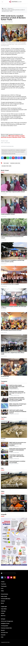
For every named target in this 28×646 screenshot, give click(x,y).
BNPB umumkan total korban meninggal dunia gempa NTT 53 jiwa (17, 393)
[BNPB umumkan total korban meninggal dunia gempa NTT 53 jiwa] (4, 393)
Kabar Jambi (4, 596)
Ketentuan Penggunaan (7, 621)
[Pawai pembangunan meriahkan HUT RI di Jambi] (4, 463)
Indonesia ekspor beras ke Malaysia (14, 562)
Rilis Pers (3, 615)
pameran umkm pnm (15, 163)
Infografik (3, 514)
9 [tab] (20, 513)
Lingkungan (4, 606)
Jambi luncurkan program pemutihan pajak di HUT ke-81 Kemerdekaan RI (16, 387)
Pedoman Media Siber (6, 628)
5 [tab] (18, 489)
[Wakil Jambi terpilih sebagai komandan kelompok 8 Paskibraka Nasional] (4, 412)
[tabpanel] (14, 480)
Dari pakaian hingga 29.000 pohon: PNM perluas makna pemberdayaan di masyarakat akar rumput (13, 236)
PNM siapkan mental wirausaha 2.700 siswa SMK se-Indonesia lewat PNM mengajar (14, 283)
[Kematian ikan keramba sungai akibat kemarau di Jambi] (14, 429)
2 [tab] (12, 489)
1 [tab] (10, 489)
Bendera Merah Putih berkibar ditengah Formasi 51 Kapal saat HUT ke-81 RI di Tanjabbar (17, 399)
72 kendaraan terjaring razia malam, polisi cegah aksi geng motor (16, 456)
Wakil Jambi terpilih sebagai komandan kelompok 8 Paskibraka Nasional (17, 411)
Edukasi (3, 601)
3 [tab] (14, 489)
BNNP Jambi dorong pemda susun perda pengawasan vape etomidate (17, 444)
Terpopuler (4, 381)
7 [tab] (17, 513)
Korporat (3, 634)
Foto (2, 468)
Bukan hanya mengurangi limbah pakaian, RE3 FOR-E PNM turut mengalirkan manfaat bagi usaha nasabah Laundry (13, 260)
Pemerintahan (4, 594)
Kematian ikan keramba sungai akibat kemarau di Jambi (13, 438)
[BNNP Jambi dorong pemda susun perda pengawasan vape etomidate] (4, 444)
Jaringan (3, 619)
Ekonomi (10, 8)
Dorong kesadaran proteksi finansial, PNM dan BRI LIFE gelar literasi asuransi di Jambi (13, 329)
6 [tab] (15, 513)
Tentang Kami (4, 625)
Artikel (2, 613)
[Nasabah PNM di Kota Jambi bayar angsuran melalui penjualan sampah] (14, 204)
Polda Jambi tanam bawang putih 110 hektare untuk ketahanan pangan (17, 450)
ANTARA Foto (4, 632)
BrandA (3, 630)
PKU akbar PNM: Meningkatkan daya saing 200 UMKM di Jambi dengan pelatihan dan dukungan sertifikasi (13, 306)
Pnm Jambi (6, 163)
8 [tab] (19, 513)
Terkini (2, 581)
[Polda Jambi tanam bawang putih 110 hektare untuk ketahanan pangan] (4, 450)
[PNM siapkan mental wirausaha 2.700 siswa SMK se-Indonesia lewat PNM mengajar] (14, 274)
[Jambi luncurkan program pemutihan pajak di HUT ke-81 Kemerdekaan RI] (4, 387)
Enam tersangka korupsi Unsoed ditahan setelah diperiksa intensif (13, 508)
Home (4, 8)
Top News (4, 417)
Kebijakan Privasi (5, 623)
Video (2, 491)
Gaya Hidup (4, 608)
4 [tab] (16, 489)
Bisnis (2, 603)
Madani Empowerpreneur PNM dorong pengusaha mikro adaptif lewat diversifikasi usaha (12, 353)
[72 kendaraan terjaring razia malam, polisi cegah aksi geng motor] (4, 456)
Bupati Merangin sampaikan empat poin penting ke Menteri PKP (13, 375)
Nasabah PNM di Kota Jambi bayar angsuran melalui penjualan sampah (12, 213)
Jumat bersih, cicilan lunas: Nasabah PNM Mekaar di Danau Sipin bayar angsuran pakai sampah (14, 191)
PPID (2, 637)
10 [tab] (22, 513)
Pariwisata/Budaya (5, 598)
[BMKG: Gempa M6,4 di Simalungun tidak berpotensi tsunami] (4, 405)
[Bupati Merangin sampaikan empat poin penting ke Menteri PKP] (14, 367)
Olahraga (3, 611)
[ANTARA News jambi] (15, 1)
